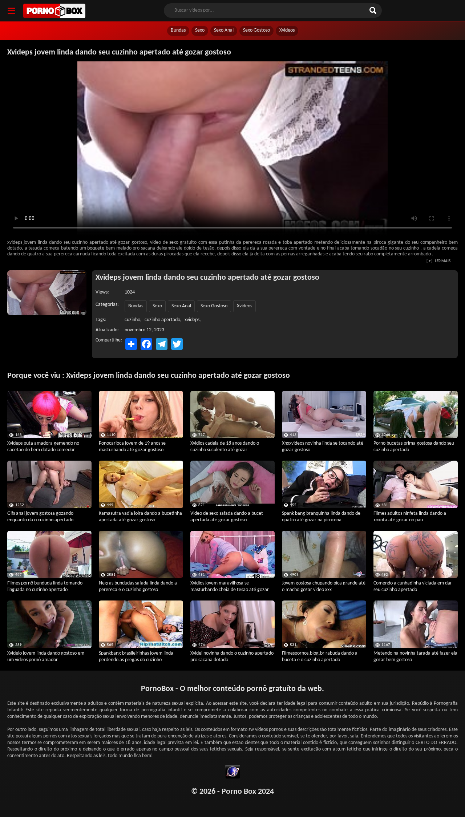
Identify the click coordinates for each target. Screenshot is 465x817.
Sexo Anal (224, 30)
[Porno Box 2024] (54, 11)
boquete (95, 248)
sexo (173, 242)
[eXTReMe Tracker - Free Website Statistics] (232, 773)
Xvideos (287, 30)
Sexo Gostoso (256, 30)
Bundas (178, 30)
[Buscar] (374, 10)
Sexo (200, 30)
